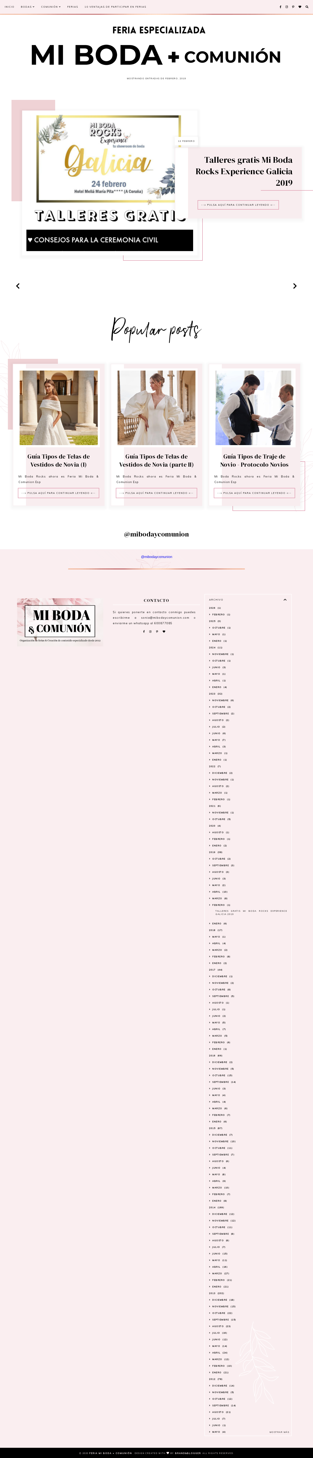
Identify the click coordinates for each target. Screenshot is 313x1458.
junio (218, 667)
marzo (219, 753)
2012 (215, 1379)
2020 (214, 825)
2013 (216, 1293)
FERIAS (72, 6)
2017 (215, 969)
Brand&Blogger (188, 1453)
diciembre (222, 773)
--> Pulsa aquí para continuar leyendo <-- (238, 204)
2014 (216, 1207)
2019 (215, 852)
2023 (215, 693)
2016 (215, 1055)
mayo (218, 634)
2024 (215, 647)
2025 (214, 621)
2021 (214, 806)
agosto (220, 720)
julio (218, 726)
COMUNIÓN (50, 6)
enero (219, 641)
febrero (221, 614)
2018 (215, 930)
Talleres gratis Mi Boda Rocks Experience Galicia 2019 (244, 171)
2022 (214, 766)
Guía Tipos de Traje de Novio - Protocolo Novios (254, 460)
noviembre (222, 654)
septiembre (223, 713)
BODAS (27, 6)
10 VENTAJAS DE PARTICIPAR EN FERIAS (115, 6)
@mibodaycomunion (156, 557)
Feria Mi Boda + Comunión (111, 1453)
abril (218, 680)
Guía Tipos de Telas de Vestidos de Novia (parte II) (156, 460)
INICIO (9, 6)
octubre (221, 627)
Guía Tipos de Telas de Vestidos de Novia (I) (58, 460)
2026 (214, 608)
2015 (215, 1128)
